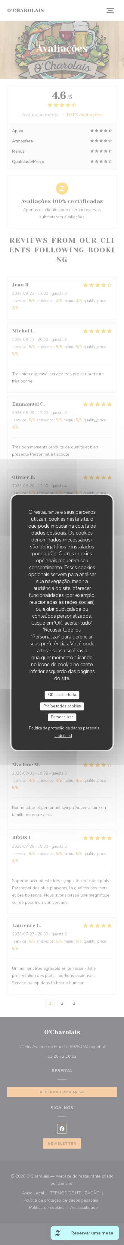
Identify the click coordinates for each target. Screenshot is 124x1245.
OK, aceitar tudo (62, 694)
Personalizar (62, 717)
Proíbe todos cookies (62, 706)
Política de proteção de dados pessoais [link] (64, 728)
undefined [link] (63, 735)
